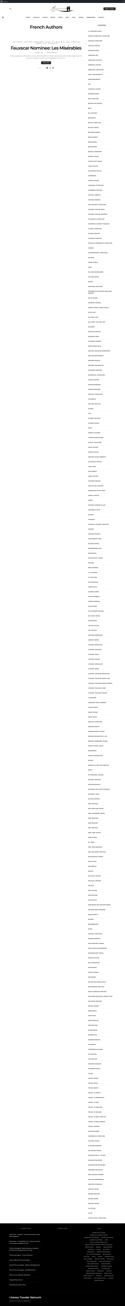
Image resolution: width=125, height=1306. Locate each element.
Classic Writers (28, 42)
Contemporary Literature (98, 252)
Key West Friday (105, 1261)
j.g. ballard (92, 577)
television (87, 1278)
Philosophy (92, 866)
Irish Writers (93, 567)
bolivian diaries (94, 132)
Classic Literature (17, 42)
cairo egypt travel (95, 161)
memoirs (101, 1271)
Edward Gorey (93, 336)
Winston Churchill (95, 1184)
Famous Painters (94, 389)
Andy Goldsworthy (95, 74)
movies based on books (94, 1273)
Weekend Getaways (95, 1170)
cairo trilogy (93, 166)
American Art (93, 55)
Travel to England (95, 1107)
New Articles (93, 803)
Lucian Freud (93, 707)
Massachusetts (93, 726)
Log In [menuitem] (5, 1)
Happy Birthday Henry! (16, 1280)
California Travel (94, 171)
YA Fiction (91, 1208)
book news (89, 1247)
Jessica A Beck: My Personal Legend (19, 1260)
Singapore (92, 977)
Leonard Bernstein (95, 635)
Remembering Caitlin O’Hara (17, 1285)
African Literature (95, 41)
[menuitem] (1, 1)
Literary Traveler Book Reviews (100, 683)
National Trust (93, 794)
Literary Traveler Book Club (99, 678)
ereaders (91, 1252)
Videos (81, 17)
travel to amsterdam (96, 1097)
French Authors (60, 42)
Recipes (91, 919)
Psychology (92, 900)
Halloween (92, 471)
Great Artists (93, 447)
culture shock (93, 277)
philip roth (92, 861)
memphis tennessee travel (98, 741)
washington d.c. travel (97, 1155)
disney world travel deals (98, 307)
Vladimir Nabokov (94, 1145)
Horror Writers (94, 534)
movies (109, 1271)
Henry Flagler (93, 495)
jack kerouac (92, 1261)
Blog (74, 17)
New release (93, 823)
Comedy (91, 248)
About (28, 17)
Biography (92, 118)
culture (106, 1249)
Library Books (93, 640)
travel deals (93, 1083)
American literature (96, 69)
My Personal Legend (95, 775)
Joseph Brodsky (94, 601)
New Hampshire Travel (96, 813)
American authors (99, 1232)
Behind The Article (95, 103)
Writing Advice (93, 1203)
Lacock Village (93, 625)
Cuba (90, 267)
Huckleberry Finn (94, 538)
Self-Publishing (94, 962)
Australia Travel (94, 89)
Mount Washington (95, 755)
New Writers (93, 827)
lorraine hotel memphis (97, 702)
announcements (94, 79)
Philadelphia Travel (95, 856)
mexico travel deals (95, 746)
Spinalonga (92, 1011)
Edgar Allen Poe (94, 331)
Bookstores (92, 146)
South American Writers (97, 991)
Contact (101, 17)
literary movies (106, 1266)
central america (94, 195)
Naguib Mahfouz (94, 784)
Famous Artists (93, 379)
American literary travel (99, 1235)
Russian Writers (94, 938)
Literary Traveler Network (25, 1297)
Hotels (45, 17)
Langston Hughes (92, 1266)
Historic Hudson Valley (97, 505)
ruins (90, 929)
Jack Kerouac (93, 582)
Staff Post (92, 1015)
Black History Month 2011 (99, 1242)
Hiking (90, 500)
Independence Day (95, 548)
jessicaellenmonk (52, 52)
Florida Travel (93, 423)
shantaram (92, 967)
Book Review (93, 137)
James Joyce (92, 587)
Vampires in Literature (96, 1136)
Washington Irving (95, 1160)
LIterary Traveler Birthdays (99, 673)
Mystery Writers (94, 779)
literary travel (94, 1268)
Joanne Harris (93, 591)
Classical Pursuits (95, 238)
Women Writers (94, 1194)
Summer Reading (94, 1039)
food (100, 1256)
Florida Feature (94, 418)
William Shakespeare (96, 1179)
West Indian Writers (95, 1174)
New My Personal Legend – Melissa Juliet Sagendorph (24, 1265)
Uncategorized (93, 1131)
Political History (52, 43)
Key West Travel (94, 616)
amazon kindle (93, 50)
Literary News (93, 669)
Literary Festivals (95, 649)
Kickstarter (92, 620)
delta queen (92, 298)
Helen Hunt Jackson (95, 486)
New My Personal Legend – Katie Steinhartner (22, 1270)
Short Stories (93, 972)
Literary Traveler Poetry (97, 693)
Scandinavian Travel (96, 953)
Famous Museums (94, 384)
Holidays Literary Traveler (98, 524)
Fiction (90, 408)
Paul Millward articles (97, 852)
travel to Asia (93, 1102)
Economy (91, 327)
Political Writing (94, 880)
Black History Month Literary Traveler (99, 1244)
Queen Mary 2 (93, 914)
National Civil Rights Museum (99, 789)
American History (94, 65)
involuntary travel (95, 558)
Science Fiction (93, 958)
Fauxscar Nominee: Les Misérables (46, 48)
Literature (39, 43)
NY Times (91, 842)
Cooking (91, 257)
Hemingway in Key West (96, 490)
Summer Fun (92, 1035)
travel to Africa (94, 1092)
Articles (36, 17)
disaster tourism (94, 302)
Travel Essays (93, 1088)
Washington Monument (97, 1165)
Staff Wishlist (93, 1020)
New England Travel (96, 808)
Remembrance (93, 924)
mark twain (92, 717)
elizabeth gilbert (94, 341)
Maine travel (93, 712)
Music (90, 770)
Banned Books (93, 93)
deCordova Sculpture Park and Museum (100, 292)
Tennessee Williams (95, 1049)
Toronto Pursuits (94, 1064)
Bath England (93, 98)
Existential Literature (96, 375)
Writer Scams (93, 1198)
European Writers (38, 42)
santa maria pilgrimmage (97, 948)
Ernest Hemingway (104, 1252)
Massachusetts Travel (96, 731)
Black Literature (94, 122)
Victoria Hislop (93, 1141)
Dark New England (95, 286)
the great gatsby (100, 1278)
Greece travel (93, 452)
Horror (91, 529)
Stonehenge (92, 1030)
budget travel (93, 156)
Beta (90, 108)
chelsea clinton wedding (97, 214)
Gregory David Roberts (97, 457)
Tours (60, 17)
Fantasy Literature (95, 394)
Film (53, 42)
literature (106, 1268)
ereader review (94, 360)
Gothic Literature (94, 442)
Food (90, 428)
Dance (90, 281)
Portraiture (92, 895)
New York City (89, 1275)
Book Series (92, 142)
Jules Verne (92, 606)
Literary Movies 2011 (95, 664)
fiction (87, 1256)
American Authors (95, 60)
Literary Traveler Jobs (96, 688)
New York (108, 1273)
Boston (91, 1249)
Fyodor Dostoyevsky (96, 437)
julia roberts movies (96, 611)
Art (89, 84)
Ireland (91, 563)
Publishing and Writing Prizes (99, 905)
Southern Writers (95, 1001)
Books (53, 17)
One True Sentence (95, 847)
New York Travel (94, 832)
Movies (45, 43)
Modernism (92, 750)
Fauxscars (48, 42)
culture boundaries (95, 272)
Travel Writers (94, 1126)
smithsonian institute (96, 986)
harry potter (100, 1259)
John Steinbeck (93, 596)
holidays (111, 1259)
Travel (90, 1073)
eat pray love (93, 317)
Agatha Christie (94, 45)
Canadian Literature (96, 185)
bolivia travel (93, 127)
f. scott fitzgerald (94, 1254)
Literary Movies (75, 42)
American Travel (107, 1237)
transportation (94, 1068)
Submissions (90, 17)
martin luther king (95, 722)
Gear (67, 17)
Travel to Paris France (96, 1121)
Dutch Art (92, 312)
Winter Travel (93, 1189)
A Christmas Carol (95, 31)
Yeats (90, 1213)
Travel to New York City (97, 1117)
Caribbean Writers (95, 190)
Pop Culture (92, 890)
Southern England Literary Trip (100, 996)
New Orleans (93, 818)
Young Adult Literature (97, 1218)
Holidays (91, 519)
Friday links (110, 1256)
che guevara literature (97, 204)
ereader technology (96, 365)
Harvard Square (94, 481)
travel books (93, 1078)
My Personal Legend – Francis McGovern (21, 1255)
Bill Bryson (92, 113)
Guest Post (92, 466)
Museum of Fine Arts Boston (98, 765)
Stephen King (93, 1025)
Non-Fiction (92, 837)
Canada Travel (93, 180)
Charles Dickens (94, 200)
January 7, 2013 (39, 52)
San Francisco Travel (96, 943)
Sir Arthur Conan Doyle (97, 982)
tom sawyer (92, 1059)
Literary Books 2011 (95, 644)
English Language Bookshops (99, 351)
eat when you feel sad (96, 322)
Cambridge (92, 175)
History (68, 42)
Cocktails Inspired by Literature (100, 243)
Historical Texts (94, 510)
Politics (91, 885)
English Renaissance (95, 355)
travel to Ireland (95, 1112)
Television (92, 1044)
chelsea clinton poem (96, 209)
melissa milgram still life (97, 736)
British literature (95, 151)
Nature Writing (94, 799)
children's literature (96, 219)
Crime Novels (93, 262)
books (99, 1247)
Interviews (92, 553)
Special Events (93, 1006)
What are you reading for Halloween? (20, 1275)
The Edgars (92, 1054)
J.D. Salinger (92, 572)
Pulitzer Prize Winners (96, 909)
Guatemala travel (95, 461)
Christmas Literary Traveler (99, 224)
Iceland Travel (93, 543)
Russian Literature (95, 934)
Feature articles (94, 404)
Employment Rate (94, 346)
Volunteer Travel (94, 1150)
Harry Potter (93, 476)
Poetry (90, 871)
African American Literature (99, 36)
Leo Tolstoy (92, 630)
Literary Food (93, 654)
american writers (96, 1240)
